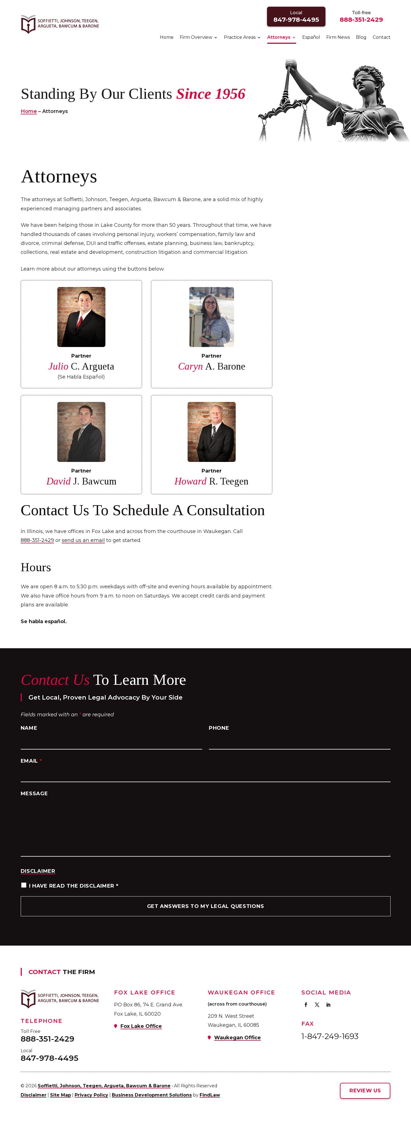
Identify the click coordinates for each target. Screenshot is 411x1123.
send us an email (83, 540)
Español (311, 37)
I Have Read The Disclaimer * (74, 886)
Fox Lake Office (141, 1026)
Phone (219, 728)
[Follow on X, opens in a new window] (317, 1004)
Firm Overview (196, 37)
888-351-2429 (361, 19)
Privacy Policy (91, 1095)
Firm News (338, 37)
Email (31, 761)
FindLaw (210, 1095)
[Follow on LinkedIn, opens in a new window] (328, 1004)
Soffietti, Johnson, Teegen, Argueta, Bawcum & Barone (104, 1085)
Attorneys (278, 37)
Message (34, 794)
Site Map (60, 1095)
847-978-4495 (296, 19)
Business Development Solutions (152, 1095)
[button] (405, 1082)
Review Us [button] (365, 1091)
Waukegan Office (237, 1038)
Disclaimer (38, 871)
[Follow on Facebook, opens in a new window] (305, 1004)
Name (29, 728)
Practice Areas (240, 37)
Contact (382, 37)
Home (167, 37)
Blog (361, 37)
